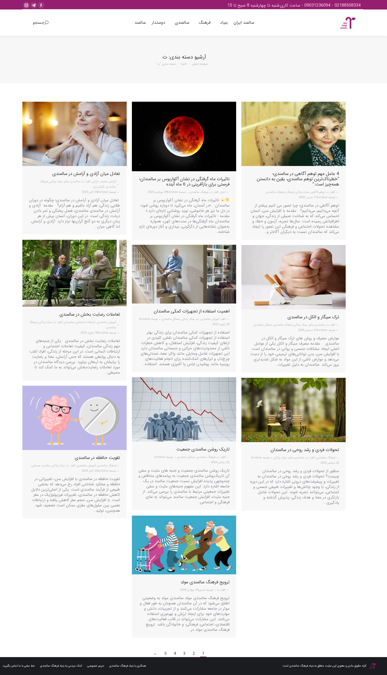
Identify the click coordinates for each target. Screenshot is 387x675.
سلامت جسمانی (40, 465)
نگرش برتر (99, 187)
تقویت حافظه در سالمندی (97, 457)
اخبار (223, 192)
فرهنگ (290, 192)
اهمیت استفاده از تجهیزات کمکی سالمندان (192, 311)
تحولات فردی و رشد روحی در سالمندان (305, 449)
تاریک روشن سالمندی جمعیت (203, 449)
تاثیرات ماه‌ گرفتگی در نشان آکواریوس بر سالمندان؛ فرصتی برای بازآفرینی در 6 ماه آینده (184, 181)
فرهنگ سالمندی (199, 192)
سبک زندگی (56, 181)
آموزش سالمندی (106, 322)
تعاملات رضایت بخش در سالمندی (89, 314)
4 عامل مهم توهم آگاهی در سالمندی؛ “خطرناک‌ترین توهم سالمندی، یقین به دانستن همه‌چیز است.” (298, 179)
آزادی (95, 181)
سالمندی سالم (72, 181)
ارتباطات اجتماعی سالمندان (80, 322)
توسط (107, 192)
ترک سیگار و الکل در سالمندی (313, 317)
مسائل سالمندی (171, 319)
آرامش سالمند (108, 181)
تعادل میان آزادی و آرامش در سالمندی (86, 173)
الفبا (88, 181)
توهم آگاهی (318, 192)
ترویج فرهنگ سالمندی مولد (205, 582)
